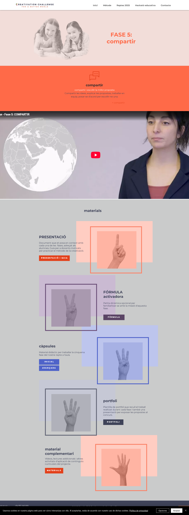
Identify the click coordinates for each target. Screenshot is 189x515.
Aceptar (176, 510)
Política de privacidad (138, 510)
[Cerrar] (185, 510)
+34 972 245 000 (22, 506)
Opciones (163, 510)
